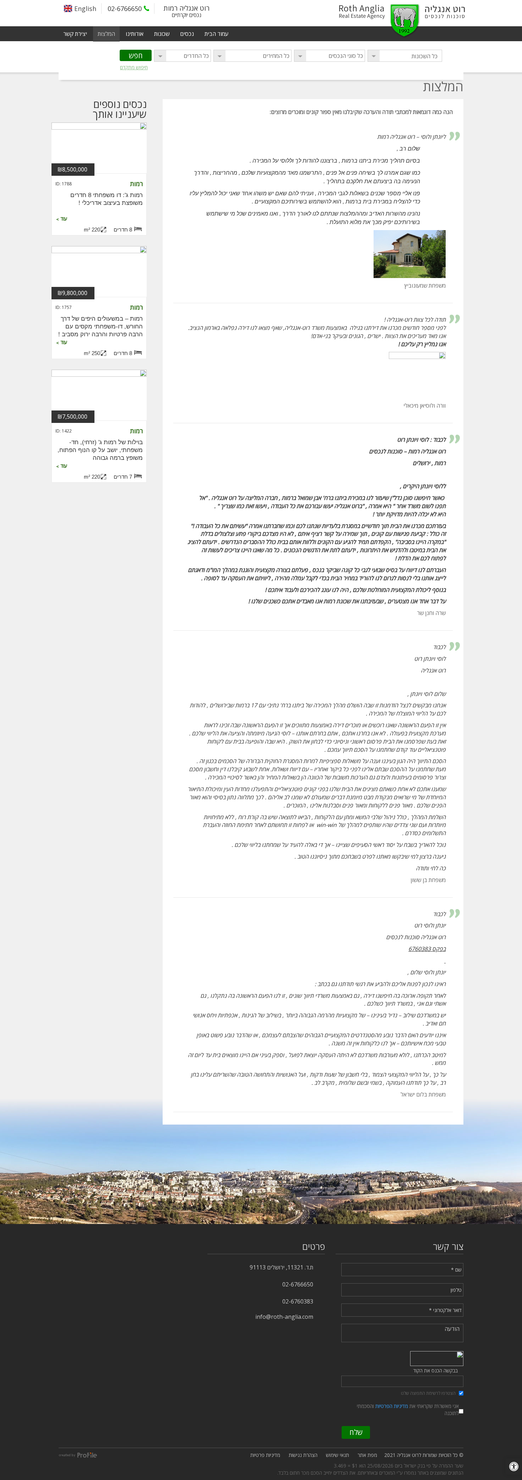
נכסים (187, 34)
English (85, 8)
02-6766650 (125, 8)
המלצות (106, 34)
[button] (514, 1466)
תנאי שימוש (337, 1455)
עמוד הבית (216, 34)
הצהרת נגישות (303, 1455)
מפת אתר (367, 1455)
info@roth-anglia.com (284, 1317)
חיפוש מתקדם (134, 67)
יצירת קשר (75, 34)
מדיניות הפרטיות (391, 1406)
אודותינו (134, 34)
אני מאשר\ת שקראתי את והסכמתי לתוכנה (408, 1409)
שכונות (161, 34)
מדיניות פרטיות (265, 1455)
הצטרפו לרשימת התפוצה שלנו (428, 1393)
